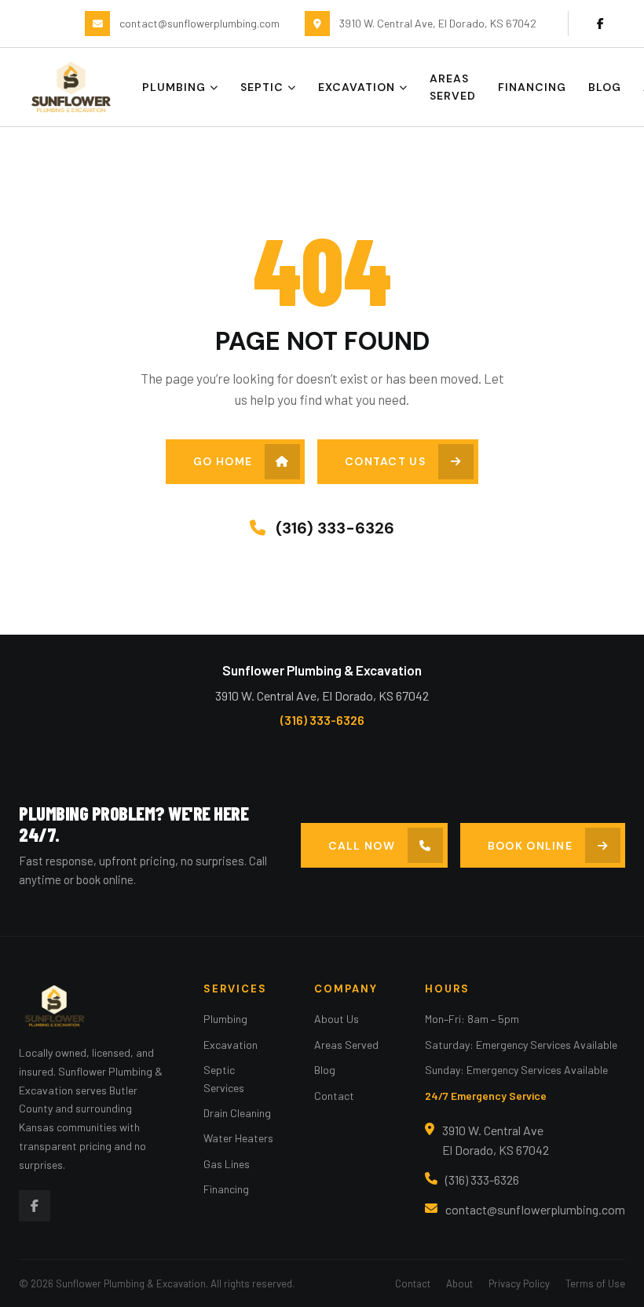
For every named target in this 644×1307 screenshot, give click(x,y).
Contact (334, 1095)
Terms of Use (595, 1283)
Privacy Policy (519, 1283)
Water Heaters (238, 1138)
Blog (604, 87)
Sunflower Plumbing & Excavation (322, 670)
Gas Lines (226, 1163)
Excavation (356, 87)
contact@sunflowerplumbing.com (535, 1209)
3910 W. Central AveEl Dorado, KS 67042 (495, 1140)
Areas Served (453, 87)
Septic (262, 87)
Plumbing (174, 87)
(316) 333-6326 (333, 528)
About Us (336, 1018)
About (459, 1283)
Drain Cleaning (237, 1113)
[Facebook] (600, 23)
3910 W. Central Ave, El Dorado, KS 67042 (322, 695)
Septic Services (223, 1078)
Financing (532, 87)
